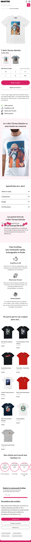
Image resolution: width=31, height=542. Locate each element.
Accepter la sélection (15, 523)
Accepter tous (15, 519)
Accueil (3, 8)
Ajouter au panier (15, 82)
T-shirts (7, 8)
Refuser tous (15, 527)
